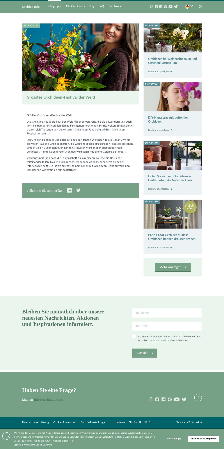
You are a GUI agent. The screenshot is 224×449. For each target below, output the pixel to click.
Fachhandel (115, 6)
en (135, 422)
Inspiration (151, 25)
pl (149, 422)
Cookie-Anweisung (64, 422)
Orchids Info (31, 7)
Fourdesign (195, 422)
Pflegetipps (54, 6)
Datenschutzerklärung (159, 340)
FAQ (101, 6)
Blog (91, 6)
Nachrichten (31, 25)
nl (130, 422)
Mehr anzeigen (170, 267)
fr (145, 422)
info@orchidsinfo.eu (49, 400)
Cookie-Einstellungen (94, 422)
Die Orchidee (74, 6)
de (140, 422)
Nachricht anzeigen (158, 71)
